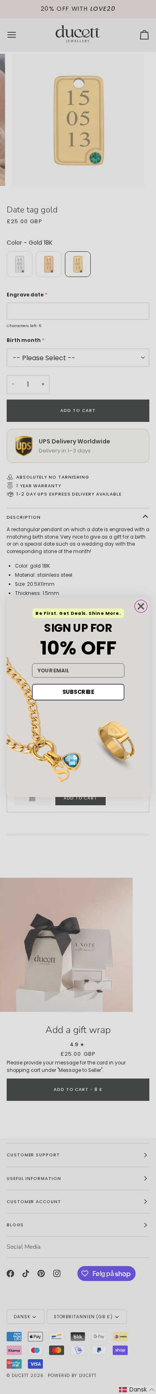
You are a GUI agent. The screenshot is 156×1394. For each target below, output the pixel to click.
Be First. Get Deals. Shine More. (78, 613)
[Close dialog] (140, 606)
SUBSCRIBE (78, 692)
